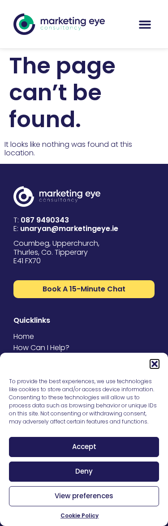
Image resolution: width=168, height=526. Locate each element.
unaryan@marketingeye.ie (69, 228)
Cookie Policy (79, 515)
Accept (84, 446)
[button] (154, 363)
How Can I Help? (41, 347)
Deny (84, 471)
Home (23, 336)
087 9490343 (45, 220)
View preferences (84, 495)
